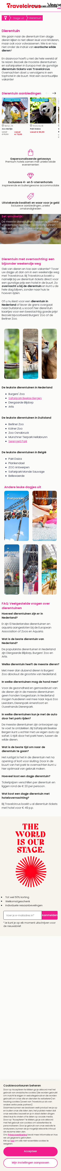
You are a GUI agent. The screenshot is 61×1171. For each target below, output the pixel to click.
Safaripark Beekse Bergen (25, 398)
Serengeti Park (17, 441)
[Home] (5, 18)
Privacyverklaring (17, 1134)
